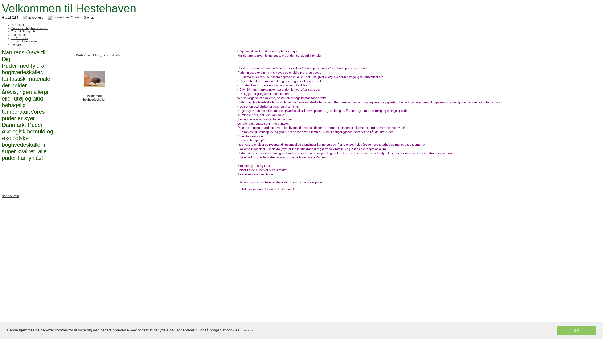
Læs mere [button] (248, 330)
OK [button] (576, 330)
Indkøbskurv (35, 17)
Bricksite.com (10, 196)
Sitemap (89, 17)
